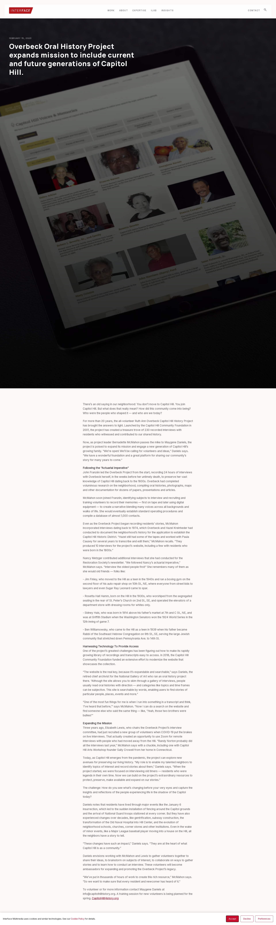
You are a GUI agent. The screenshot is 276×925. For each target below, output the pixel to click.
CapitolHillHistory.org (105, 898)
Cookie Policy (77, 918)
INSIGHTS (167, 10)
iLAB (154, 10)
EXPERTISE (139, 10)
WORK (111, 10)
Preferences (264, 918)
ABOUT (123, 10)
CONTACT (254, 10)
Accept (232, 918)
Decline (247, 918)
